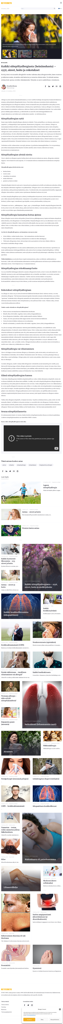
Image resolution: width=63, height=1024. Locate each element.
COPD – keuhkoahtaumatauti (13, 806)
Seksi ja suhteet (12, 963)
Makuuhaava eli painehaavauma (40, 859)
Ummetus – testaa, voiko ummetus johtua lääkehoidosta (10, 830)
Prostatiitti (5, 965)
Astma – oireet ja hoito (31, 512)
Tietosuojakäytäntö (6, 1012)
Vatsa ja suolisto (12, 825)
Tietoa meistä (5, 1004)
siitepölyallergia (21, 465)
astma (4, 465)
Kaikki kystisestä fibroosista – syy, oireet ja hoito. (8, 561)
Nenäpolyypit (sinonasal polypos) (14, 779)
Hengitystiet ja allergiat (45, 465)
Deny (42, 1019)
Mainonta (3, 1009)
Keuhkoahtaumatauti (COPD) (12, 645)
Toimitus (3, 1007)
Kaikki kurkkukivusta (41, 672)
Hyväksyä (29, 1019)
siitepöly (11, 465)
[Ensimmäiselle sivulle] (15, 3)
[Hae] (54, 8)
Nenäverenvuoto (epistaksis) (44, 642)
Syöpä (52, 606)
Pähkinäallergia (49, 746)
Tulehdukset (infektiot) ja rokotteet (46, 669)
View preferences (54, 1019)
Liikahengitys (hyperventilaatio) (46, 779)
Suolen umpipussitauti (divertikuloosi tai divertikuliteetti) (42, 917)
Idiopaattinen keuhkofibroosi (45, 806)
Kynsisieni (37, 968)
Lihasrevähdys (11, 887)
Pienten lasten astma (30, 528)
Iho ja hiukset (11, 857)
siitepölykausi (32, 465)
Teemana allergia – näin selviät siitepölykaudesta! (9, 698)
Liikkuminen (14, 884)
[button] (60, 1009)
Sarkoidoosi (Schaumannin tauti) (40, 724)
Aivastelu (8, 751)
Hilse (3, 859)
